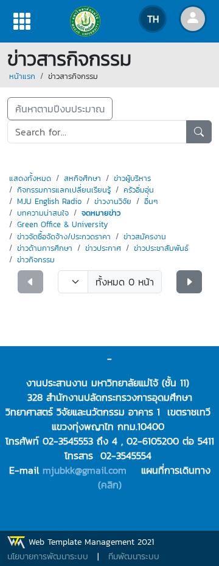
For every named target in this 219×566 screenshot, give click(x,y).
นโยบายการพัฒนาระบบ (47, 556)
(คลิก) (110, 484)
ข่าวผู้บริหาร (132, 178)
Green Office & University (62, 224)
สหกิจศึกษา (82, 178)
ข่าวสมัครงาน (144, 236)
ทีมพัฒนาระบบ (133, 556)
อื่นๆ (151, 201)
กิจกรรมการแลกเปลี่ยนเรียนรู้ (64, 190)
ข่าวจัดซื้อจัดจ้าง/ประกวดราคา (64, 236)
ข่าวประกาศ (103, 248)
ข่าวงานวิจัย (112, 201)
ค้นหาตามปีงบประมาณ (60, 108)
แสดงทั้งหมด (30, 178)
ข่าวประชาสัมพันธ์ (161, 248)
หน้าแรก (22, 76)
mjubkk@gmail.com (85, 470)
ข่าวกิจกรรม (36, 259)
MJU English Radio (49, 201)
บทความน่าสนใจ (43, 213)
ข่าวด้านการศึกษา (44, 248)
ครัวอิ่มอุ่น (138, 190)
